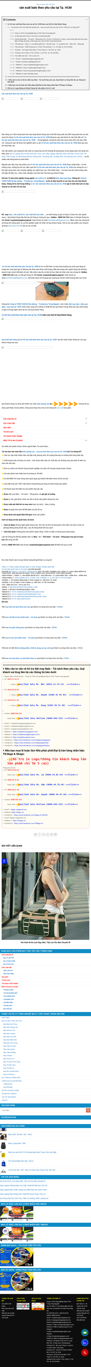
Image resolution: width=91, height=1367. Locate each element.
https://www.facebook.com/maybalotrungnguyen (32, 740)
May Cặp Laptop (9, 1049)
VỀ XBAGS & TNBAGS (9, 1094)
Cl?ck (67, 617)
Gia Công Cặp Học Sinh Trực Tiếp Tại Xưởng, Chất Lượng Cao (24, 1198)
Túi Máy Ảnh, (58, 156)
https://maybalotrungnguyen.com (58, 1336)
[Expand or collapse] (86, 20)
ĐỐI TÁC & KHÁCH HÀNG (10, 1090)
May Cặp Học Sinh (9, 1046)
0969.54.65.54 (13, 770)
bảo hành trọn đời (15, 226)
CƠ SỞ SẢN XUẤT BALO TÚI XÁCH (15, 569)
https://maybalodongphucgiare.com (59, 1331)
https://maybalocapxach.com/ (24, 737)
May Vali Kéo (7, 1055)
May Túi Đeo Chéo (9, 1065)
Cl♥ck (59, 607)
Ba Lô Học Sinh (9, 961)
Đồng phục (33, 571)
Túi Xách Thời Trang (10, 983)
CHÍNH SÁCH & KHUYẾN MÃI (12, 1081)
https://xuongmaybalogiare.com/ (64, 1324)
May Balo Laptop (9, 1033)
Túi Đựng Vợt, (47, 156)
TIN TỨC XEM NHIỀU (9, 1097)
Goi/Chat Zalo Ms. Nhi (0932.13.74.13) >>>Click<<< (49, 684)
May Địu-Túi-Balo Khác (11, 1071)
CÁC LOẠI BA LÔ (9, 419)
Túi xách (22, 571)
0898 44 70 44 (13, 780)
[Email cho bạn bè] (47, 834)
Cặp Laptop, (51, 154)
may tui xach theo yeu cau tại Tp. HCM (51, 452)
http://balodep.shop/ (21, 599)
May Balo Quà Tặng (10, 1024)
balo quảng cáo (43, 404)
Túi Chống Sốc (9, 996)
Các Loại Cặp (7, 967)
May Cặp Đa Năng (9, 1052)
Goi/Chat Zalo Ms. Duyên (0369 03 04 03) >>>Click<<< (50, 695)
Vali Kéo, (70, 154)
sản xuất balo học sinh (35, 214)
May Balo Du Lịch (9, 1030)
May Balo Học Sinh (9, 1036)
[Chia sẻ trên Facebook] (39, 834)
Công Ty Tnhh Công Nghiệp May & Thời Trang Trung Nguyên (28, 567)
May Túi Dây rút (8, 1068)
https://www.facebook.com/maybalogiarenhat (31, 743)
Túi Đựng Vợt (8, 999)
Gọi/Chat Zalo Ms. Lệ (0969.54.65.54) (41, 774)
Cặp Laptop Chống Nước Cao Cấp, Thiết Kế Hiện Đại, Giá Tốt (23, 1185)
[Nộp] (88, 1110)
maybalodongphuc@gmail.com (23, 587)
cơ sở (32, 184)
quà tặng (67, 178)
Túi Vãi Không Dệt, (22, 156)
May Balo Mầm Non (10, 1040)
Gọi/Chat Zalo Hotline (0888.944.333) (41, 718)
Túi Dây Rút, (69, 156)
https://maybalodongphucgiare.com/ (26, 734)
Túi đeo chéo (8, 990)
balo (57, 178)
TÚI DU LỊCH (8, 432)
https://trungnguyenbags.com (63, 1338)
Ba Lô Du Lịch (8, 964)
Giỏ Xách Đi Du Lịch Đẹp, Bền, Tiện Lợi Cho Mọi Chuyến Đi (23, 1181)
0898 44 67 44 (13, 790)
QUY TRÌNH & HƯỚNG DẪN (11, 1078)
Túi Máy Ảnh (8, 1002)
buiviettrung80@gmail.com (58, 220)
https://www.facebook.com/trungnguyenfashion (32, 746)
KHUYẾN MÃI (7, 1087)
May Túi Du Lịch (8, 1059)
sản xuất (38, 178)
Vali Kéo (5, 977)
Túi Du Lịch (6, 980)
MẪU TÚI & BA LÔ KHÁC (13, 440)
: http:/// (26, 594)
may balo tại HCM (14, 307)
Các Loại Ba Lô (7, 955)
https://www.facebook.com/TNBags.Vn (28, 823)
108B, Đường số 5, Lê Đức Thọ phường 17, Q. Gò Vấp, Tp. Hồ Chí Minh (43, 578)
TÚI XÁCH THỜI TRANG (12, 436)
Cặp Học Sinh (8, 974)
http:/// (27, 592)
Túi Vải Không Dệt (10, 993)
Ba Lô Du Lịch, (40, 154)
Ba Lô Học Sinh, (27, 154)
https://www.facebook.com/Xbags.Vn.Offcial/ (31, 815)
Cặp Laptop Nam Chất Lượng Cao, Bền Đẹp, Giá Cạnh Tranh (23, 1190)
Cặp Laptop (8, 970)
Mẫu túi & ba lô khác (10, 987)
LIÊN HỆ (4, 1100)
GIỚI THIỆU (5, 1018)
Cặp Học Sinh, (61, 154)
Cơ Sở (16, 137)
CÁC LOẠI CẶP (9, 423)
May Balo (13, 571)
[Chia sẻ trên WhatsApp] (35, 834)
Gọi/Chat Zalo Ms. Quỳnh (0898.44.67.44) (43, 794)
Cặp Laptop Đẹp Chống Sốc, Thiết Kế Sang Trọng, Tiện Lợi (23, 1194)
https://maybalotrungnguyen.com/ (25, 732)
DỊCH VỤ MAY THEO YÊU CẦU (12, 1021)
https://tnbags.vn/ (19, 821)
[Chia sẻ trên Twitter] (43, 834)
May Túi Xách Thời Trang (11, 1062)
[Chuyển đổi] (86, 419)
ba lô (44, 178)
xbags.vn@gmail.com (19, 810)
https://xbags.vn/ (17, 812)
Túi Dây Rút (7, 1005)
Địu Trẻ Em (7, 1009)
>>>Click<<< (71, 718)
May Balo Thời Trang (10, 1043)
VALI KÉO (7, 428)
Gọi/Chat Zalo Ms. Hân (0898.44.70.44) (41, 784)
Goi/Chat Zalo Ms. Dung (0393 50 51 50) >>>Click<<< (50, 705)
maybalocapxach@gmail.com (61, 1317)
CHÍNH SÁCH (7, 1084)
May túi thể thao (9, 1074)
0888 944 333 (16, 714)
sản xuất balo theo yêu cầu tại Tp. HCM (17, 94)
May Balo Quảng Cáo (10, 1027)
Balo (62, 178)
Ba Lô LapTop (8, 958)
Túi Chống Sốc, (36, 156)
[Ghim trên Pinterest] (51, 834)
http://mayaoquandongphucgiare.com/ (29, 596)
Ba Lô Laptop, (15, 154)
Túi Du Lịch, (79, 154)
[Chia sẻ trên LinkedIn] (55, 834)
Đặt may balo (74, 304)
